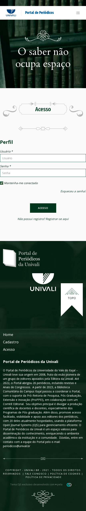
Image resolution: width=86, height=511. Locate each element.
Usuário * (6, 151)
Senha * (5, 166)
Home (8, 334)
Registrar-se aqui (57, 219)
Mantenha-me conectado (20, 183)
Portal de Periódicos (39, 12)
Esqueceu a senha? (73, 191)
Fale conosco (35, 473)
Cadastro (11, 342)
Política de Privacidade (44, 477)
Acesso (43, 208)
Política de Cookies (65, 473)
